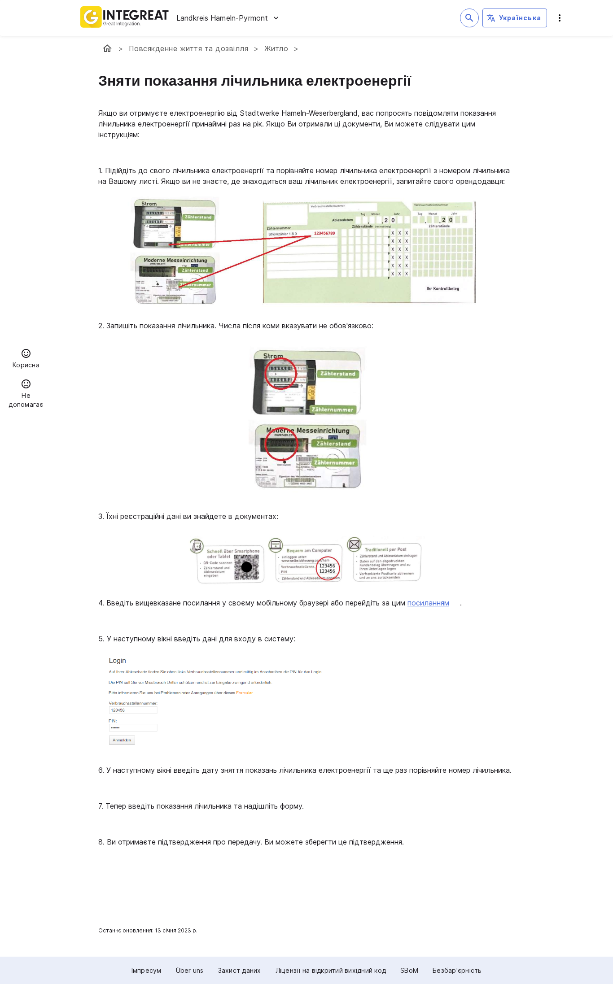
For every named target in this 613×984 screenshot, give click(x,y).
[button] (26, 359)
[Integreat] (124, 18)
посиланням (428, 602)
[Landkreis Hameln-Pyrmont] (107, 48)
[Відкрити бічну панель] (560, 18)
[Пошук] (469, 18)
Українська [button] (520, 18)
